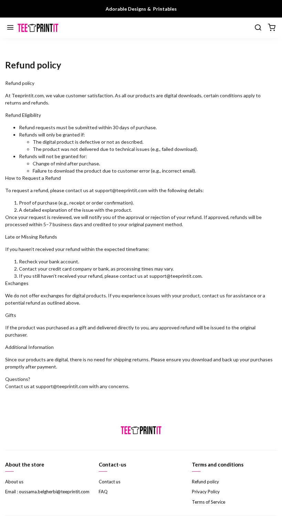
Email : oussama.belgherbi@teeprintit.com (47, 491)
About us (14, 481)
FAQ (103, 491)
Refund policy (205, 481)
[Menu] (10, 28)
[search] (258, 28)
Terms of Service (208, 502)
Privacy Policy (206, 491)
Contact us (109, 481)
